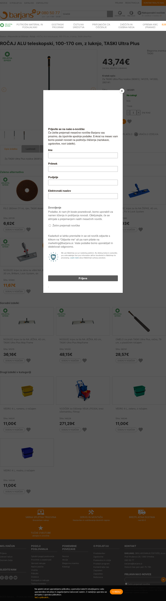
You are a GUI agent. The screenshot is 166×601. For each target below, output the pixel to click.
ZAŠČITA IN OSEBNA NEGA (126, 26)
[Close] (121, 91)
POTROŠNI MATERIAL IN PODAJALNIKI (30, 26)
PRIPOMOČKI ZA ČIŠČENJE (101, 26)
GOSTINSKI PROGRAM (58, 26)
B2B (164, 24)
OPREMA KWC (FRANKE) (150, 26)
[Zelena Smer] (6, 25)
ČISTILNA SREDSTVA (78, 26)
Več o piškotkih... (42, 597)
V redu (116, 591)
